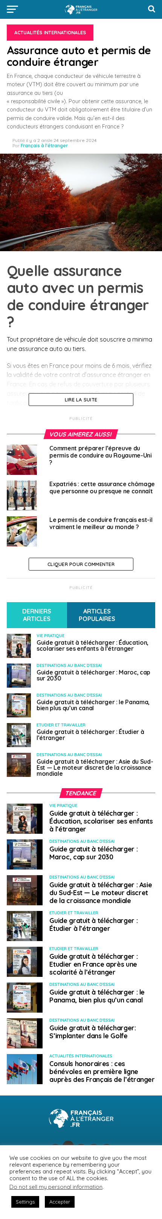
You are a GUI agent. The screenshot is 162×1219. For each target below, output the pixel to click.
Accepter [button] (59, 1202)
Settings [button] (25, 1202)
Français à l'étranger (44, 145)
